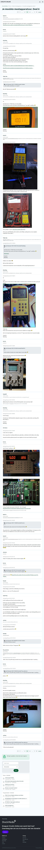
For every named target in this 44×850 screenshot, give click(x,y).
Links (3, 842)
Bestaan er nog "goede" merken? (11, 787)
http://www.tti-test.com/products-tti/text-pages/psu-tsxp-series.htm (17, 508)
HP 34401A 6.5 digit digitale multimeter (12, 802)
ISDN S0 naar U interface (9, 784)
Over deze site (25, 839)
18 (27, 12)
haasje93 (5, 394)
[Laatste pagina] (37, 12)
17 (24, 12)
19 (29, 12)
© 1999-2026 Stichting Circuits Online (9, 847)
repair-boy (5, 595)
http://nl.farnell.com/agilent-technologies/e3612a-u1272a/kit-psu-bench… (18, 68)
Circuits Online (5, 6)
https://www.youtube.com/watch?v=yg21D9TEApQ (11, 18)
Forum (10, 6)
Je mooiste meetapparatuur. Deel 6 (29, 6)
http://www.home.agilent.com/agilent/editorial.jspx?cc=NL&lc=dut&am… (18, 25)
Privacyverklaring (39, 847)
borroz (4, 29)
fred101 (4, 135)
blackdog (5, 40)
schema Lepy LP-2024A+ (9, 777)
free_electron (6, 650)
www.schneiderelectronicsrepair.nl (13, 138)
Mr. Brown (5, 427)
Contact (3, 843)
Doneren (5, 832)
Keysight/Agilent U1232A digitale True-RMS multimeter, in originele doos (18, 798)
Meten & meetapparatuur (16, 6)
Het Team (24, 837)
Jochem (4, 620)
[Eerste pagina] (18, 12)
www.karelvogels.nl (6, 635)
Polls (23, 840)
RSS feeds (24, 842)
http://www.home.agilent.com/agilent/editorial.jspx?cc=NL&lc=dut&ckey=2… (18, 65)
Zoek (16, 770)
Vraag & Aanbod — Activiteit (8, 792)
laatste (39, 12)
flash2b (4, 580)
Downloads (4, 840)
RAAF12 (4, 15)
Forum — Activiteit (6, 775)
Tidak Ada (5, 76)
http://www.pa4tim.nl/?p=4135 (19, 229)
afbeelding (6, 253)
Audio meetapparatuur (9, 805)
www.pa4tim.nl (5, 138)
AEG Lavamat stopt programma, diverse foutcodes (14, 781)
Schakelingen (4, 839)
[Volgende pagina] (35, 12)
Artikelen (3, 837)
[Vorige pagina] (20, 12)
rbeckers (5, 552)
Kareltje (4, 633)
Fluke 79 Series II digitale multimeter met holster (14, 795)
